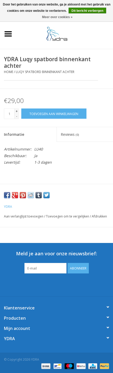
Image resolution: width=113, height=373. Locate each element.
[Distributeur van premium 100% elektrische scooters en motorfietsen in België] (64, 33)
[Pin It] (23, 195)
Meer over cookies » (57, 17)
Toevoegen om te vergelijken (68, 216)
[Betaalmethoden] (45, 366)
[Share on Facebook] (7, 195)
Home (8, 72)
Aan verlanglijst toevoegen (23, 216)
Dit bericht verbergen (87, 11)
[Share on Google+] (15, 195)
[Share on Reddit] (31, 195)
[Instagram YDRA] (75, 284)
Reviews (70, 134)
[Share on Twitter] (46, 195)
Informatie (14, 134)
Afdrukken (99, 216)
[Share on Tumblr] (38, 195)
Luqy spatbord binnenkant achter (45, 72)
